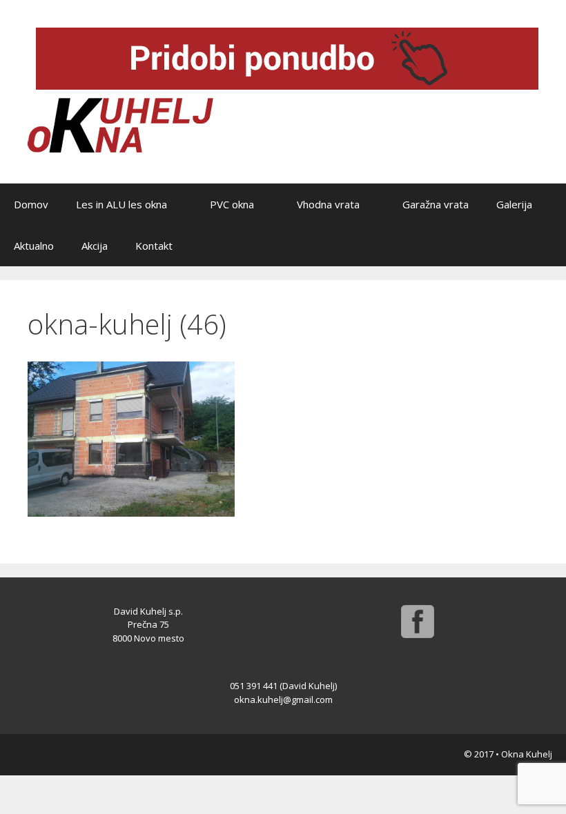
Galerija (514, 204)
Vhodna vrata (328, 204)
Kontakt (154, 245)
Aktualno (34, 245)
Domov (31, 204)
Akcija (94, 245)
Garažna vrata (435, 204)
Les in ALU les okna (121, 204)
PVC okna (232, 204)
